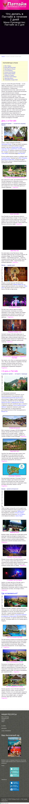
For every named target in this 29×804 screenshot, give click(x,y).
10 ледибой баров (14, 307)
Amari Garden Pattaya (9, 73)
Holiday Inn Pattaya (9, 75)
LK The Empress (8, 70)
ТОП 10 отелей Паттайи (14, 637)
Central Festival (6, 158)
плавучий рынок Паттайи (17, 402)
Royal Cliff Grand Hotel (10, 67)
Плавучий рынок (14, 428)
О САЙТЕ (3, 725)
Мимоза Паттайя (5, 402)
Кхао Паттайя (14, 214)
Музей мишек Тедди (17, 147)
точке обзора (4, 153)
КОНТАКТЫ (3, 728)
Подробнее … (16, 187)
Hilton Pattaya (7, 66)
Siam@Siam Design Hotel (11, 79)
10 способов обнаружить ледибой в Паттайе (14, 357)
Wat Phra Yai (15, 250)
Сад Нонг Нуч (14, 451)
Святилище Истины (6, 144)
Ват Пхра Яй (21, 153)
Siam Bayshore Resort (9, 69)
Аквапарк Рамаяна (15, 476)
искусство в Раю (5, 148)
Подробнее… (19, 224)
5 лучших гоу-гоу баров (14, 580)
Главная (3, 56)
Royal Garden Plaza (10, 159)
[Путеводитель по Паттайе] (14, 747)
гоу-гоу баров (20, 514)
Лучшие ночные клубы (14, 557)
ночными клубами (19, 512)
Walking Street (21, 511)
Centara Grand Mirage (9, 72)
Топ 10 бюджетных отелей (14, 686)
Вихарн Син (4, 411)
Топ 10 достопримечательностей (14, 177)
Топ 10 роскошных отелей (14, 662)
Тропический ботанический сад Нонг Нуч (11, 397)
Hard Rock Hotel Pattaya (10, 76)
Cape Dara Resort (8, 78)
